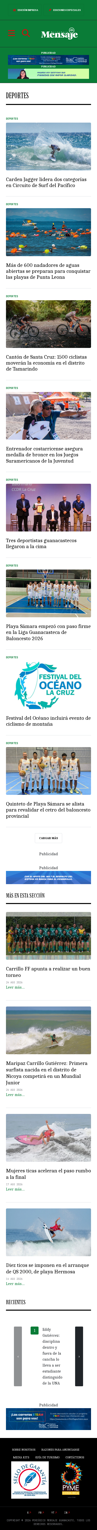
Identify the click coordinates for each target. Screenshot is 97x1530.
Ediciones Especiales (67, 10)
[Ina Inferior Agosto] (48, 1419)
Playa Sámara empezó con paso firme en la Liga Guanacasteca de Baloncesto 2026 (48, 632)
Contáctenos (74, 1457)
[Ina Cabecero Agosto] (48, 59)
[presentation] (18, 1356)
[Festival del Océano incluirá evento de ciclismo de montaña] (48, 685)
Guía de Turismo (47, 1457)
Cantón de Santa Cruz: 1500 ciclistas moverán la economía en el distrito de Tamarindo (46, 363)
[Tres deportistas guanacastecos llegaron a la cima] (48, 507)
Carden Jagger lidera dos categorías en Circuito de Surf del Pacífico (46, 182)
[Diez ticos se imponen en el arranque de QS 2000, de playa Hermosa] (48, 1232)
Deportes (12, 118)
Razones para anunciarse (60, 1449)
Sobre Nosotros (23, 1449)
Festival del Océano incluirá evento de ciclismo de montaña (48, 721)
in (65, 1512)
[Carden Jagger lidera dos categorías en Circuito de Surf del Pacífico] (48, 146)
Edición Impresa (28, 10)
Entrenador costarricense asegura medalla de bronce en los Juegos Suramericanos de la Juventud (44, 455)
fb (40, 1512)
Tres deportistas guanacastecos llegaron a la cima (41, 543)
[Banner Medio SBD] (48, 877)
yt (52, 1512)
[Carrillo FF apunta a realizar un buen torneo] (48, 936)
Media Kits (21, 1457)
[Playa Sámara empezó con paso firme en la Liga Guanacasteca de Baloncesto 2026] (48, 593)
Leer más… (15, 987)
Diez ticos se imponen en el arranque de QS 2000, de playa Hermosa (47, 1268)
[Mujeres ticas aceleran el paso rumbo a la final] (48, 1138)
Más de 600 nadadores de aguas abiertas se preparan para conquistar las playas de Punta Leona (48, 271)
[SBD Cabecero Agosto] (48, 73)
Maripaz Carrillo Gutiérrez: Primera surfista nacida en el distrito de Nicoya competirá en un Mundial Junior (47, 1073)
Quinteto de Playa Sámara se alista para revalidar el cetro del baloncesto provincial (48, 810)
